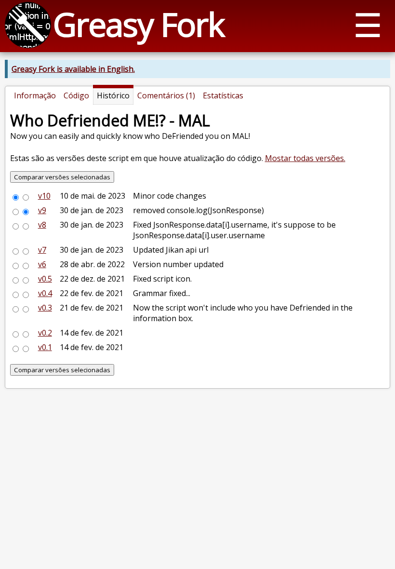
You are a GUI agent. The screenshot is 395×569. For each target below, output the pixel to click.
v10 (44, 195)
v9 (42, 210)
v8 (42, 224)
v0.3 (45, 307)
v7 (42, 249)
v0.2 (45, 332)
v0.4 (45, 293)
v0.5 (45, 278)
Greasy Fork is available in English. (73, 69)
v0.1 (45, 347)
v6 (42, 264)
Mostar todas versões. (305, 158)
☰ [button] (367, 24)
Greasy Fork (138, 23)
